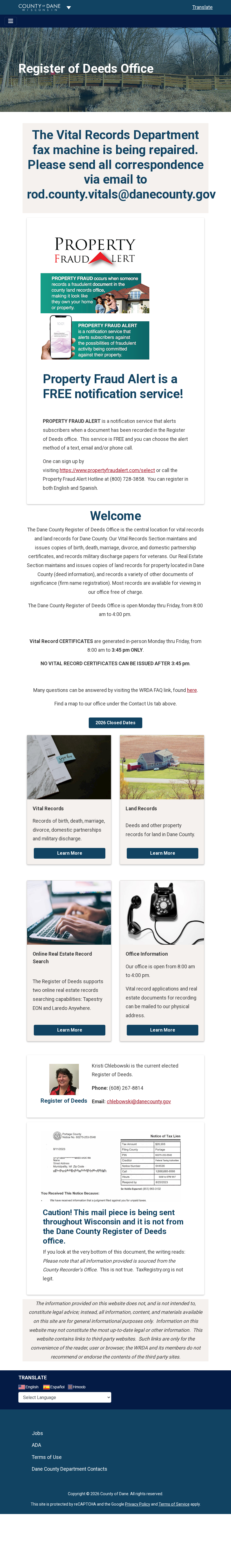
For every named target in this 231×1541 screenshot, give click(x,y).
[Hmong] (78, 1387)
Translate (202, 7)
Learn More (69, 853)
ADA (36, 1445)
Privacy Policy (137, 1504)
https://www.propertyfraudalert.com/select (107, 470)
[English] (30, 1388)
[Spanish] (55, 1388)
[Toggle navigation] (11, 21)
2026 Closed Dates (115, 722)
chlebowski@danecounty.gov (139, 1101)
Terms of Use (47, 1457)
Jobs (37, 1433)
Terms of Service (174, 1504)
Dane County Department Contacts (69, 1469)
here (192, 690)
